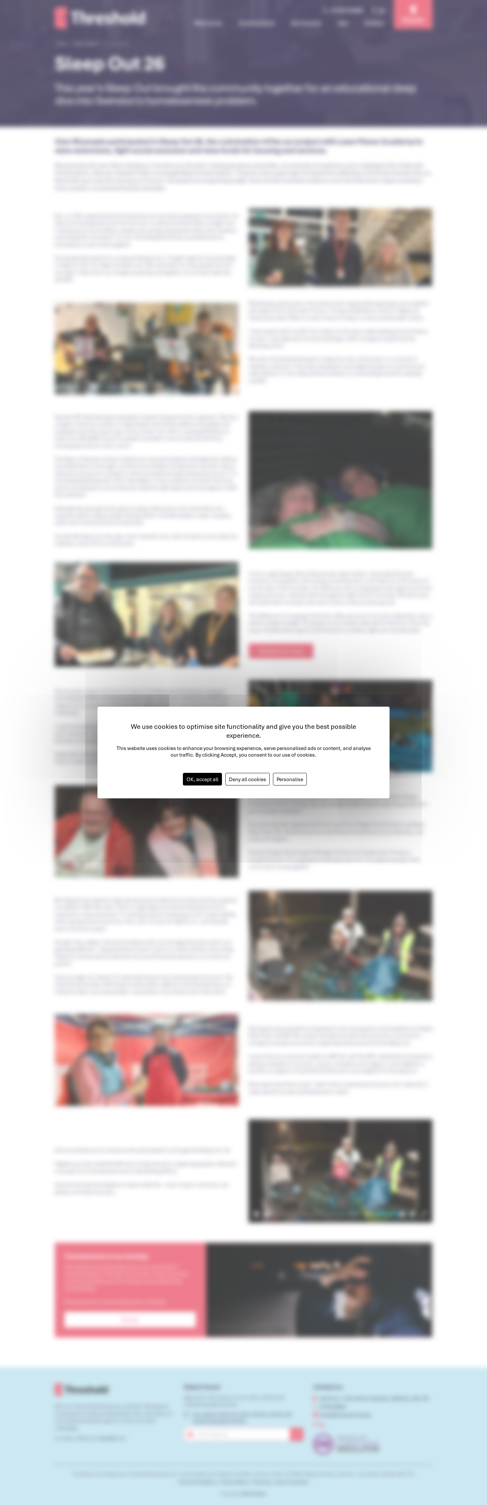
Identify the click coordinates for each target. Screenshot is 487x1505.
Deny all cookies (247, 779)
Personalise (290, 779)
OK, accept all (202, 779)
